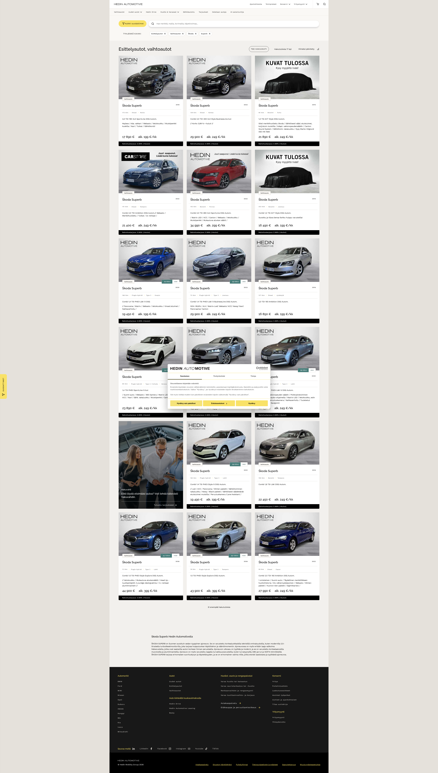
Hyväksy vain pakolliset (186, 403)
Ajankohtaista (256, 4)
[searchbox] (236, 23)
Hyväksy (251, 403)
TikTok (215, 749)
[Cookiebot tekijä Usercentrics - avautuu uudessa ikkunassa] (258, 368)
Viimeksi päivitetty (306, 49)
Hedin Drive (151, 12)
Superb (204, 34)
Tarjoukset (203, 12)
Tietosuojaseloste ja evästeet (265, 765)
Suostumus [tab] (184, 376)
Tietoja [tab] (253, 376)
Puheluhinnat (242, 765)
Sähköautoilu (189, 12)
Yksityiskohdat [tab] (219, 376)
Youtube (199, 749)
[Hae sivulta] (324, 4)
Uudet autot (134, 12)
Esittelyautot (157, 34)
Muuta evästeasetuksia (310, 765)
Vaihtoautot (119, 12)
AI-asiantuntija (237, 12)
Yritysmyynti (299, 4)
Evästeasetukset (217, 403)
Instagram (181, 749)
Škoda (191, 34)
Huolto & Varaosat (168, 12)
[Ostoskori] (318, 4)
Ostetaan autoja (219, 12)
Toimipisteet (271, 4)
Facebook (162, 749)
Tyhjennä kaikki (132, 34)
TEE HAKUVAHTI (259, 49)
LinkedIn (144, 749)
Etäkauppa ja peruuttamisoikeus (238, 707)
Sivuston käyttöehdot (222, 765)
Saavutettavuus (289, 765)
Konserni (284, 4)
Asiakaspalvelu (229, 703)
